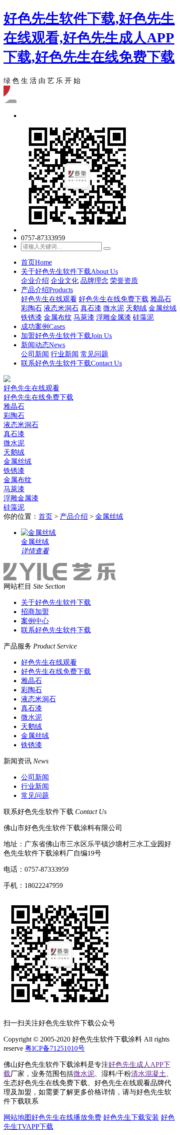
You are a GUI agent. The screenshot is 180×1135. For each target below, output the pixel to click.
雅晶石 (160, 299)
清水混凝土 (148, 1073)
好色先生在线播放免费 (66, 1117)
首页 (36, 262)
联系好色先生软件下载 (71, 363)
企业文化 (65, 280)
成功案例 (43, 326)
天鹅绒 (136, 308)
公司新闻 (35, 354)
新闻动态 (43, 344)
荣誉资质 (124, 280)
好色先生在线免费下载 (114, 299)
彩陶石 (31, 308)
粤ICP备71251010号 (55, 1048)
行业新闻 (65, 354)
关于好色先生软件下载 (69, 271)
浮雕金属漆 (113, 317)
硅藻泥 (143, 317)
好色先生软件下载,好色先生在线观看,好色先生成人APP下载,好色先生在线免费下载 (89, 37)
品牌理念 (94, 280)
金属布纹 (58, 317)
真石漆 (90, 308)
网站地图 (17, 1117)
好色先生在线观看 (49, 299)
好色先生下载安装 (131, 1117)
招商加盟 (35, 611)
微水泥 (113, 308)
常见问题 (94, 354)
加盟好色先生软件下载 (66, 335)
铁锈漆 (31, 317)
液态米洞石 (61, 308)
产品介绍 (47, 289)
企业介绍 (35, 280)
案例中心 (35, 620)
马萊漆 (83, 317)
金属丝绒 (163, 308)
